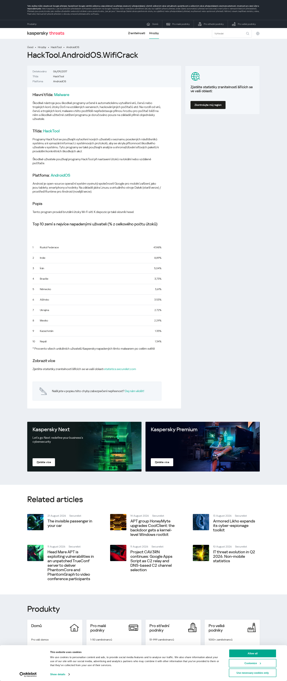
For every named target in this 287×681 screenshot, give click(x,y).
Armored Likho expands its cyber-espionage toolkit (234, 525)
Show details (57, 674)
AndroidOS (72, 47)
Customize (250, 663)
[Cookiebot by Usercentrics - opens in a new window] (28, 674)
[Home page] (47, 33)
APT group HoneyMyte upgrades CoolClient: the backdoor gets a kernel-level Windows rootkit (152, 528)
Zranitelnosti (136, 33)
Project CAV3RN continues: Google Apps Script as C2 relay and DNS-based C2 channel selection (151, 561)
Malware (61, 95)
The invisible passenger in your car (70, 523)
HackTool (56, 47)
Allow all (253, 653)
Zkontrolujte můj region (208, 104)
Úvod (30, 47)
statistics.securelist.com (120, 369)
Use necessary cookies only (253, 672)
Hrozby (154, 33)
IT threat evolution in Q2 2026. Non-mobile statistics (234, 556)
